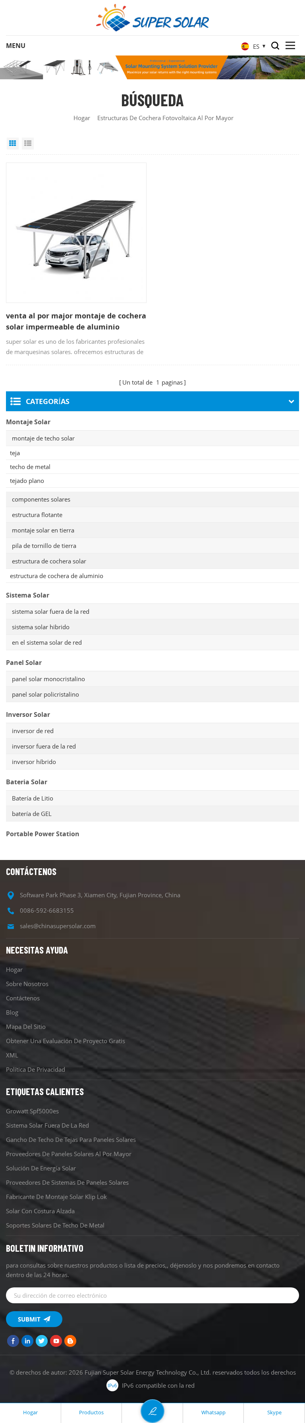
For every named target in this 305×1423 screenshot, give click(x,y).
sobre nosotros (27, 984)
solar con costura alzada (40, 1211)
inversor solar (28, 714)
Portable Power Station (42, 833)
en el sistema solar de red (47, 642)
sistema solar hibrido (40, 627)
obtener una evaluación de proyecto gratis (65, 1041)
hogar (81, 118)
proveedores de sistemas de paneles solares (67, 1182)
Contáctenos (23, 998)
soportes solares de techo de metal (55, 1225)
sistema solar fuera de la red (50, 611)
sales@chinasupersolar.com (58, 926)
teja (15, 453)
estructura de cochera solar (49, 561)
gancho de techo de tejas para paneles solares (71, 1139)
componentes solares (41, 499)
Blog (12, 1012)
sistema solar (27, 595)
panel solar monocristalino (48, 679)
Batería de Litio (32, 798)
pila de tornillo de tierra (44, 546)
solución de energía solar (41, 1168)
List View (28, 143)
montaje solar (28, 422)
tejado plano (27, 481)
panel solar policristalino (45, 694)
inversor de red (33, 731)
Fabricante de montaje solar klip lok (56, 1197)
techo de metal (30, 467)
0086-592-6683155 (47, 910)
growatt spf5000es (32, 1111)
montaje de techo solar (43, 438)
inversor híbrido (34, 762)
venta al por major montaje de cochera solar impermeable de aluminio (76, 321)
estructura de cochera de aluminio (56, 576)
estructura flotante (37, 515)
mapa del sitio (26, 1026)
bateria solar (26, 782)
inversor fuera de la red (44, 746)
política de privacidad (35, 1069)
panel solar (24, 662)
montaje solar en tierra (43, 530)
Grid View (13, 143)
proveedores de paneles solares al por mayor (68, 1154)
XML (12, 1055)
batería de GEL (32, 814)
